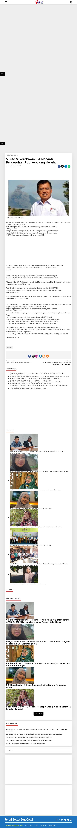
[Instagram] (36, 356)
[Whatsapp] (69, 166)
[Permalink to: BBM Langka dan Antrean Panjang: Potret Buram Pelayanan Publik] (24, 499)
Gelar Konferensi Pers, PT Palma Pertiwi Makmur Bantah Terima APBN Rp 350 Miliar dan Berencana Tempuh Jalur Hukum (37, 374)
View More (38, 714)
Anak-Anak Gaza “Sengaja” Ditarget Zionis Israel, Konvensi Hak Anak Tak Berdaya (35, 378)
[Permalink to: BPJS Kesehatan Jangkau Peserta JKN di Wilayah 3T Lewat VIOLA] (24, 536)
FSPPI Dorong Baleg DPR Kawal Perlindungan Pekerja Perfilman (25, 743)
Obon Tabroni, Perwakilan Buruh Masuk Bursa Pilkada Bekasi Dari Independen (57, 362)
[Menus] (6, 2)
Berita (7, 167)
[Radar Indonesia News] (39, 2)
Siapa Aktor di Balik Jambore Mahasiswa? (18, 362)
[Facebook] (29, 356)
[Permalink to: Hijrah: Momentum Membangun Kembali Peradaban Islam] (24, 574)
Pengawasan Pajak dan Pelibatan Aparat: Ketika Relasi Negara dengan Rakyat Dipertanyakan (39, 377)
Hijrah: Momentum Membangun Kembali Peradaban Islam (28, 388)
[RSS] (47, 356)
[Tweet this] (62, 166)
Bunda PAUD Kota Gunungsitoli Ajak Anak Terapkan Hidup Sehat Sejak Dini (29, 737)
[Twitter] (33, 356)
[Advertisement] (11, 40)
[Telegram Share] (65, 166)
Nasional (9, 347)
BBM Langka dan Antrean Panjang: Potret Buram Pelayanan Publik (30, 380)
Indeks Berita (51, 825)
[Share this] (59, 166)
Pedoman (43, 825)
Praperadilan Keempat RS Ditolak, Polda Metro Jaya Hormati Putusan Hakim (29, 740)
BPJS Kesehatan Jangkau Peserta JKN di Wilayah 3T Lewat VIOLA (30, 383)
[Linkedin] (40, 356)
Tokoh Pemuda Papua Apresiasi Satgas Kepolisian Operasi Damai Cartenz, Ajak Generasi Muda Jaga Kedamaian (36, 730)
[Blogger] (43, 356)
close (2, 74)
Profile (36, 825)
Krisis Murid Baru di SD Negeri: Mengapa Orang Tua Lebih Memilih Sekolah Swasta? (35, 382)
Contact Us (28, 825)
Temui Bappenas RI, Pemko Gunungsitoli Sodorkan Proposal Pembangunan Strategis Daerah (34, 734)
